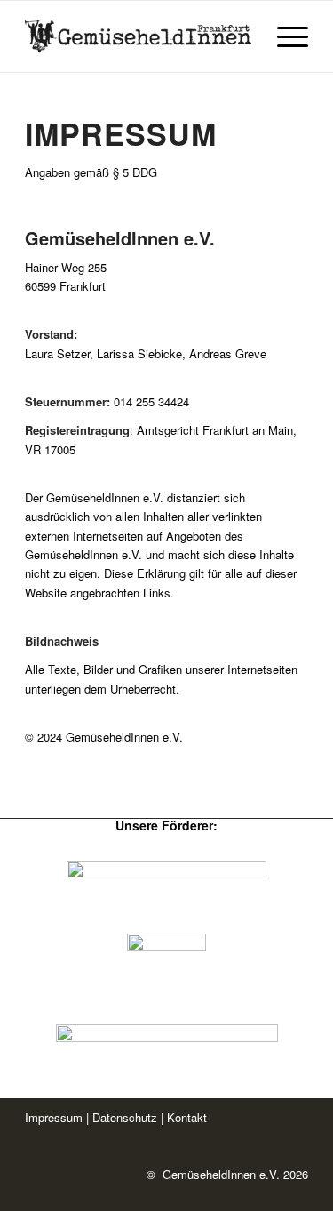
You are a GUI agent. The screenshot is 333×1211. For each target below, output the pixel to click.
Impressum (54, 1117)
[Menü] (283, 36)
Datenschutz (126, 1117)
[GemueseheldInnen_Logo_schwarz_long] (138, 36)
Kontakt (187, 1117)
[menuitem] (283, 36)
